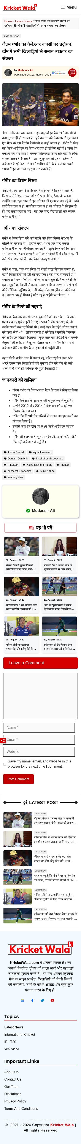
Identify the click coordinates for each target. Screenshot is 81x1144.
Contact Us (12, 1079)
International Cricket (19, 1034)
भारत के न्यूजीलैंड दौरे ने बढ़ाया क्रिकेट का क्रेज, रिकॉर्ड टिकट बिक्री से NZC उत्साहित (58, 609)
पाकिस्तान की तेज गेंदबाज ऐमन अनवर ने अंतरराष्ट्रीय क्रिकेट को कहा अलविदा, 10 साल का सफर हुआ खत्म (55, 918)
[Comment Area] (72, 72)
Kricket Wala (62, 1125)
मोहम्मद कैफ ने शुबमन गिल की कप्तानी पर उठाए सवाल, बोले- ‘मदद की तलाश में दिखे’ (19, 569)
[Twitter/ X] (42, 1000)
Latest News (23, 21)
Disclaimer (12, 1094)
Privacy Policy (15, 1101)
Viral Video (11, 1049)
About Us (11, 1072)
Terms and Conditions (21, 1108)
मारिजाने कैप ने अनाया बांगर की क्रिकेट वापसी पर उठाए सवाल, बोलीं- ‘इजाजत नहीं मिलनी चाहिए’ (59, 569)
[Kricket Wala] (20, 7)
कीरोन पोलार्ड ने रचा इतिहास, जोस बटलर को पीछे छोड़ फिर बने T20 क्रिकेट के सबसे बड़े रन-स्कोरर (21, 609)
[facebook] (22, 1000)
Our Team (11, 1086)
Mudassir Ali (25, 70)
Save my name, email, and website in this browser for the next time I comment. (39, 763)
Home (8, 21)
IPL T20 (10, 1042)
